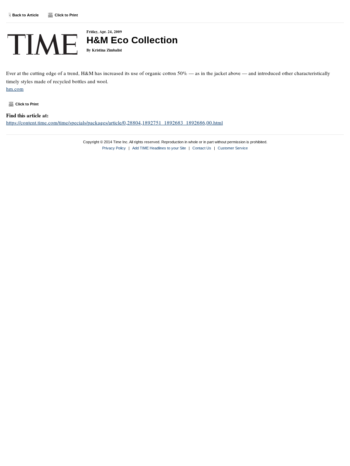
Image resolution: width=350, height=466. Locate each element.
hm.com (15, 88)
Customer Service (233, 148)
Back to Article (25, 15)
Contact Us (201, 148)
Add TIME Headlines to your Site (159, 148)
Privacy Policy (114, 148)
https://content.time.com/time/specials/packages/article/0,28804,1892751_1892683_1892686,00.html (114, 122)
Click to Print (66, 15)
